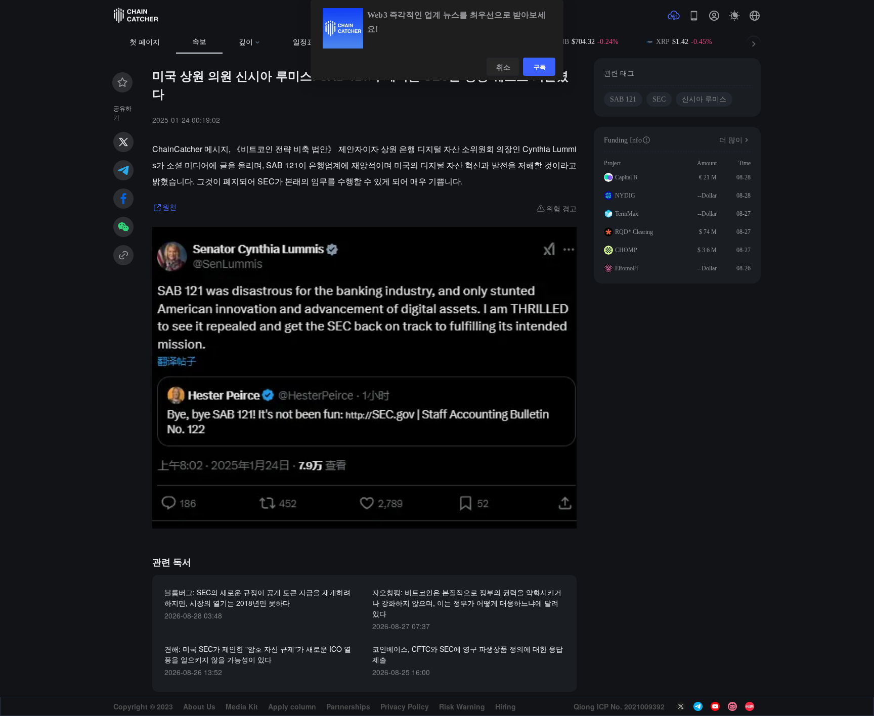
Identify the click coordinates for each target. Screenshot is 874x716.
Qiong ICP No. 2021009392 (619, 706)
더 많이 (730, 140)
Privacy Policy (404, 706)
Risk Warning (462, 706)
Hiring (505, 706)
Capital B (626, 177)
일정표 (303, 42)
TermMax (626, 213)
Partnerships (348, 706)
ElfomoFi (626, 268)
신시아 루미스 (704, 99)
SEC (659, 99)
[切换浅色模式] (734, 16)
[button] (755, 16)
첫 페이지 (144, 42)
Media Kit (242, 706)
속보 (199, 41)
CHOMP (626, 250)
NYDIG (625, 195)
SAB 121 (623, 99)
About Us (199, 706)
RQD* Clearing (634, 231)
